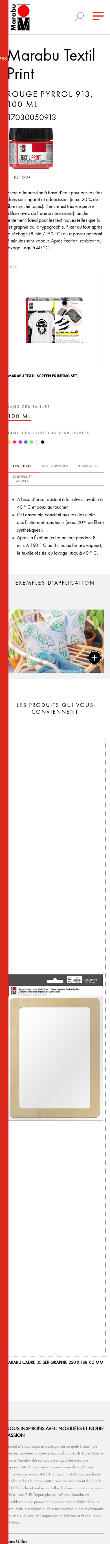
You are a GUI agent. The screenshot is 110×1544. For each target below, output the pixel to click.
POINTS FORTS (22, 466)
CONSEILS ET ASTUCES (22, 479)
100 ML (19, 416)
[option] (55, 328)
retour (22, 177)
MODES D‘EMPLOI (55, 466)
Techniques (87, 466)
